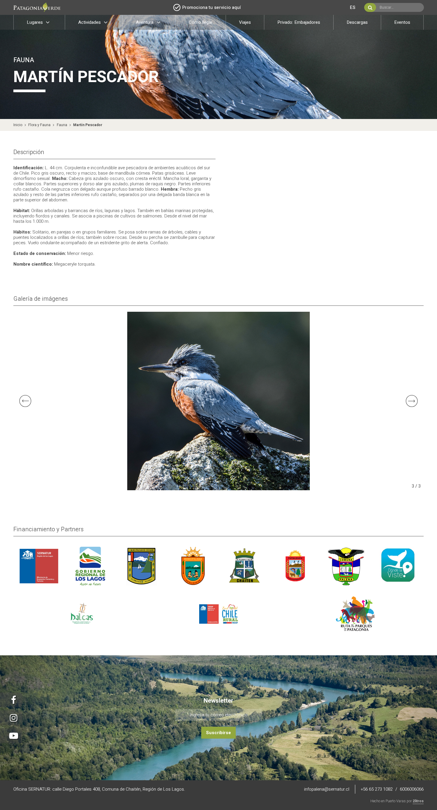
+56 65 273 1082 (377, 789)
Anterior (22, 401)
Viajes (245, 22)
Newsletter (218, 700)
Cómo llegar (201, 22)
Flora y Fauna (39, 125)
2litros (418, 801)
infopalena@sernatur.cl (327, 789)
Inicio (17, 125)
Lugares (35, 22)
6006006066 (412, 789)
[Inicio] (38, 8)
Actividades (90, 22)
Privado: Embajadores (298, 22)
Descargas (357, 22)
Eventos (402, 22)
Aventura (145, 22)
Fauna (62, 125)
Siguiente (415, 401)
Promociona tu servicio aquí (211, 7)
